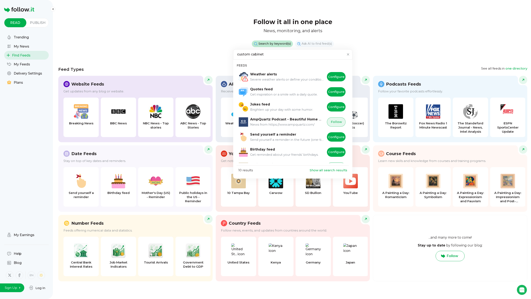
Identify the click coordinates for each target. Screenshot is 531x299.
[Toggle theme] (41, 275)
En (31, 275)
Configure (336, 77)
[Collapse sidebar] (52, 9)
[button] (37, 287)
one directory (516, 68)
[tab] (15, 22)
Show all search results (328, 170)
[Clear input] (348, 54)
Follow (336, 122)
